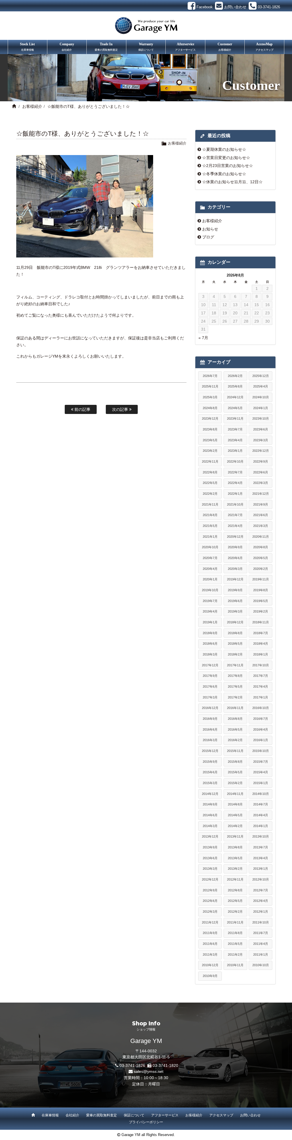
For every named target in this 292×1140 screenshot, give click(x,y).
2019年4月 (210, 611)
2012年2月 (235, 911)
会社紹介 (72, 1115)
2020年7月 (210, 558)
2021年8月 (210, 515)
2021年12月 (260, 493)
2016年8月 (235, 718)
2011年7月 (260, 933)
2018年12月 (235, 622)
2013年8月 (235, 847)
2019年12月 (235, 579)
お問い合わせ (250, 1115)
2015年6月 (210, 772)
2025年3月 (210, 397)
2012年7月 (260, 890)
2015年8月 (235, 761)
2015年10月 (260, 751)
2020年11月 (260, 536)
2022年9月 (260, 461)
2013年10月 (260, 836)
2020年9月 (235, 547)
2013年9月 (210, 847)
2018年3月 (210, 654)
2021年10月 (235, 504)
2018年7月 (260, 633)
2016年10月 (260, 708)
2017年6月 (210, 686)
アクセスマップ (221, 1115)
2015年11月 (235, 751)
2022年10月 (235, 461)
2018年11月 (260, 622)
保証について (134, 1115)
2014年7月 (260, 804)
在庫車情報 (50, 1115)
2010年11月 (235, 965)
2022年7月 (235, 472)
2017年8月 (235, 675)
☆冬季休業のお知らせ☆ (224, 174)
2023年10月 (260, 418)
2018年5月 (235, 643)
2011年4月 (260, 943)
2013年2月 (235, 868)
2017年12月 (210, 665)
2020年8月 (260, 547)
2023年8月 (210, 429)
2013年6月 (210, 858)
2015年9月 (210, 761)
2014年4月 (260, 815)
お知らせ (210, 229)
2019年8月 (260, 590)
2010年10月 (260, 965)
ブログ (208, 237)
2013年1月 (260, 868)
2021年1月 (210, 536)
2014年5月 (235, 815)
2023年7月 (235, 429)
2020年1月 (210, 579)
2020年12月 (235, 536)
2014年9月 (210, 804)
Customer (225, 46)
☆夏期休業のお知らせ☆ (224, 149)
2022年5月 (210, 483)
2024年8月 (210, 408)
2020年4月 (210, 568)
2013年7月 (260, 847)
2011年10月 (260, 922)
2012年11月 (235, 879)
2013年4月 (260, 858)
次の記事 (120, 409)
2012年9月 (210, 890)
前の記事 (81, 409)
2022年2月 (210, 493)
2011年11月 (235, 922)
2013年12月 (210, 836)
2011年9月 (210, 933)
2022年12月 (260, 450)
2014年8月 (235, 804)
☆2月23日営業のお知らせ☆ (227, 165)
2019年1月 (210, 622)
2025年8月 (235, 386)
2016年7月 (260, 718)
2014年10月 (260, 793)
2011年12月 (210, 922)
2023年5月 (210, 440)
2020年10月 (210, 547)
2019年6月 (235, 601)
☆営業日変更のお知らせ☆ (226, 157)
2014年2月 (235, 826)
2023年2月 (210, 450)
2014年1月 (260, 826)
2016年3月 (210, 740)
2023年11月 (235, 418)
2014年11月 (235, 793)
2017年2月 (235, 697)
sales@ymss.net (148, 1071)
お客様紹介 (32, 106)
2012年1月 (260, 911)
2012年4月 (260, 900)
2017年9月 (210, 675)
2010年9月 (210, 976)
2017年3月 (210, 697)
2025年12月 (260, 376)
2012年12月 (210, 879)
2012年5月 (235, 900)
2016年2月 (235, 740)
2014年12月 (210, 793)
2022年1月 (235, 493)
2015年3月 (210, 783)
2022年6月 (260, 472)
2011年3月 (210, 954)
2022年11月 (210, 461)
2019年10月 (210, 590)
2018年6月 (210, 643)
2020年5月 (260, 558)
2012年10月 (260, 879)
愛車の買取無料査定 (101, 1115)
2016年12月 (210, 708)
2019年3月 (235, 611)
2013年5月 (235, 858)
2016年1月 (260, 740)
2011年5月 (235, 943)
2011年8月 (235, 933)
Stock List (27, 46)
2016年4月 (260, 729)
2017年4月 (260, 686)
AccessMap (264, 46)
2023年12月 (210, 418)
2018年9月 (210, 633)
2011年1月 (260, 954)
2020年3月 (235, 568)
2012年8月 (235, 890)
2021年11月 (210, 504)
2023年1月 (235, 450)
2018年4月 (260, 643)
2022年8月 (210, 472)
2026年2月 (235, 376)
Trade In (106, 46)
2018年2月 (235, 654)
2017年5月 (235, 686)
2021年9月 (260, 504)
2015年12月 (210, 751)
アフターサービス (165, 1115)
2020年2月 (260, 568)
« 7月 (203, 337)
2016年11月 (235, 708)
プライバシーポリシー (146, 1122)
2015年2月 (235, 783)
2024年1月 (260, 408)
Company (67, 46)
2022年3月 (260, 483)
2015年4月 (260, 772)
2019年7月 (210, 601)
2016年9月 (210, 718)
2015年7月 (260, 761)
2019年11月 (260, 579)
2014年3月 (210, 826)
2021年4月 (235, 525)
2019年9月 (235, 590)
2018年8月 (235, 633)
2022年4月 (235, 483)
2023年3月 (260, 440)
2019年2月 (260, 611)
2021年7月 (235, 515)
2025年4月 (260, 386)
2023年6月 (260, 429)
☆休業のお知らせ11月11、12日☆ (232, 182)
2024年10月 (260, 397)
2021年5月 (210, 525)
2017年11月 (235, 665)
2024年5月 (235, 408)
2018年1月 (260, 654)
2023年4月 (235, 440)
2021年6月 (260, 515)
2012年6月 (210, 900)
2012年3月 (210, 911)
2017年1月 (260, 697)
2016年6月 (210, 729)
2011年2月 (235, 954)
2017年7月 (260, 675)
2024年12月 (235, 397)
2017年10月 (260, 665)
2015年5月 (235, 772)
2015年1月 (260, 783)
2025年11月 (210, 386)
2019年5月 (260, 601)
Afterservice (185, 46)
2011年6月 (210, 943)
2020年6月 (235, 558)
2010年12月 (210, 965)
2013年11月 (235, 836)
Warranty (146, 46)
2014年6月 (210, 815)
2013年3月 (210, 868)
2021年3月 (260, 525)
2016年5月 (235, 729)
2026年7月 (210, 376)
